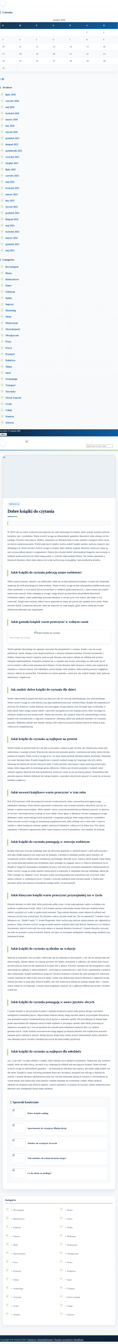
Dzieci (8, 285)
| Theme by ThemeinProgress (39, 1340)
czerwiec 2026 (12, 101)
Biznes (8, 273)
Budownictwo (12, 279)
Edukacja (10, 291)
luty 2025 (9, 200)
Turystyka (10, 391)
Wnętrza (9, 416)
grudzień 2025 (12, 138)
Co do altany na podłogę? (39, 1173)
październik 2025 (13, 150)
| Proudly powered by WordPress (68, 1340)
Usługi (8, 410)
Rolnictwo (10, 360)
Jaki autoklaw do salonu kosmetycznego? (46, 1158)
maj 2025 (9, 182)
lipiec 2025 (10, 169)
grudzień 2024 (12, 213)
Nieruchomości (12, 329)
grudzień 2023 (12, 244)
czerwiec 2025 (12, 175)
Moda (8, 316)
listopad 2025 (11, 144)
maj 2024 (9, 225)
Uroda (8, 404)
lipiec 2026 (10, 94)
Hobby (8, 298)
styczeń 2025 (11, 207)
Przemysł (9, 354)
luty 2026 (9, 126)
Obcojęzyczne (12, 335)
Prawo (8, 348)
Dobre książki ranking (37, 1113)
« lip (2, 79)
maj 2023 (9, 250)
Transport (10, 385)
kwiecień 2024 (12, 231)
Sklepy (8, 366)
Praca (8, 341)
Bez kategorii (11, 267)
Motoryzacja (11, 323)
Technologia (11, 379)
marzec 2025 (11, 194)
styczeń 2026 (11, 132)
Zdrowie (9, 422)
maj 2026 (9, 107)
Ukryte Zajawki (13, 397)
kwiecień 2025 (12, 188)
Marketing (10, 310)
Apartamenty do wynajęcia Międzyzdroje (47, 1128)
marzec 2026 (11, 119)
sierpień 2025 (11, 163)
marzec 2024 (11, 238)
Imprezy (9, 304)
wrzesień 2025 (12, 157)
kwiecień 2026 (12, 113)
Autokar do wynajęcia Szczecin (42, 1143)
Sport (8, 373)
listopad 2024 (11, 219)
